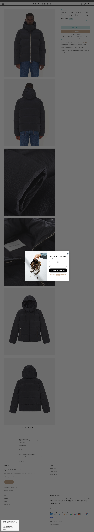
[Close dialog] (67, 253)
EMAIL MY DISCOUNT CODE (58, 270)
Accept (4, 529)
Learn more (10, 527)
